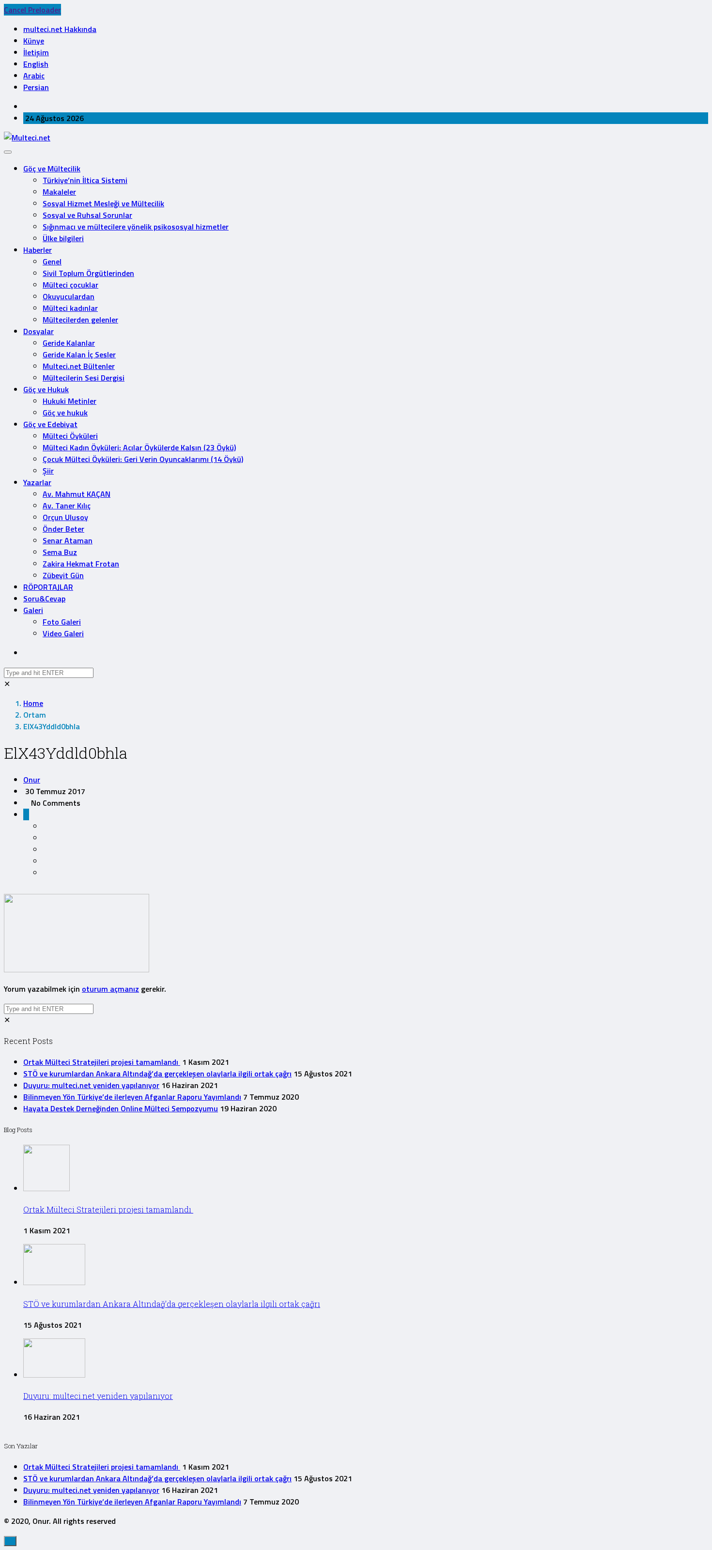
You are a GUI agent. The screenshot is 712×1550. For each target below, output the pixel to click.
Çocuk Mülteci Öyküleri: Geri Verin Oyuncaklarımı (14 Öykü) (143, 459)
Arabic (34, 75)
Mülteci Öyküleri (70, 436)
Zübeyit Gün (63, 575)
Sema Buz (60, 552)
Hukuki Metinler (69, 401)
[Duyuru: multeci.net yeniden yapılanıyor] (54, 1375)
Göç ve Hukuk (46, 389)
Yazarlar (37, 482)
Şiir (48, 470)
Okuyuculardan (68, 296)
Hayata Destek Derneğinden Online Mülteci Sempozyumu (120, 1108)
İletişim (36, 52)
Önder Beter (63, 529)
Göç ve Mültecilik (51, 168)
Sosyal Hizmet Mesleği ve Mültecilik (103, 203)
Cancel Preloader (32, 9)
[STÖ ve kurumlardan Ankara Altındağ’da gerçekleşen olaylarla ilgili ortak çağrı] (54, 1282)
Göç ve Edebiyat (50, 424)
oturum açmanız (110, 989)
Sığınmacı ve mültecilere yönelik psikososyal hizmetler (136, 226)
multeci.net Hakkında (59, 29)
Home (33, 703)
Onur (31, 779)
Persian (36, 87)
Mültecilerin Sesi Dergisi (83, 378)
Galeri (33, 610)
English (35, 64)
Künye (33, 40)
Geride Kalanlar (69, 343)
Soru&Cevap (44, 598)
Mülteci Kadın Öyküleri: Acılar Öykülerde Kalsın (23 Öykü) (139, 447)
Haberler (37, 250)
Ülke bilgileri (63, 238)
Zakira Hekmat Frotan (81, 563)
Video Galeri (63, 633)
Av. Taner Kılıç (67, 505)
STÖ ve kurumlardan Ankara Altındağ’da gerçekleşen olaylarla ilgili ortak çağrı (157, 1073)
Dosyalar (38, 331)
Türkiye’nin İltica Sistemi (85, 180)
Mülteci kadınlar (70, 308)
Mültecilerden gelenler (80, 319)
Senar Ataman (68, 540)
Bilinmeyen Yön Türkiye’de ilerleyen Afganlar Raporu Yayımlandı (132, 1097)
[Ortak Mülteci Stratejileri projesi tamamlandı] (46, 1188)
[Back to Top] (10, 1541)
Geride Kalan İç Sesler (79, 354)
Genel (52, 261)
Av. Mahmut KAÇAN (76, 494)
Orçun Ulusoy (65, 517)
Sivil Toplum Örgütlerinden (88, 273)
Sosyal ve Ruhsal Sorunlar (87, 215)
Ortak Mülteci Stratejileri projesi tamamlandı (101, 1062)
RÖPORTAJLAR (48, 587)
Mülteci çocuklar (70, 285)
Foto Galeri (62, 622)
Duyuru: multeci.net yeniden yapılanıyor (91, 1085)
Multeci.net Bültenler (79, 366)
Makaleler (59, 192)
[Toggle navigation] (8, 152)
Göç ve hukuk (65, 412)
